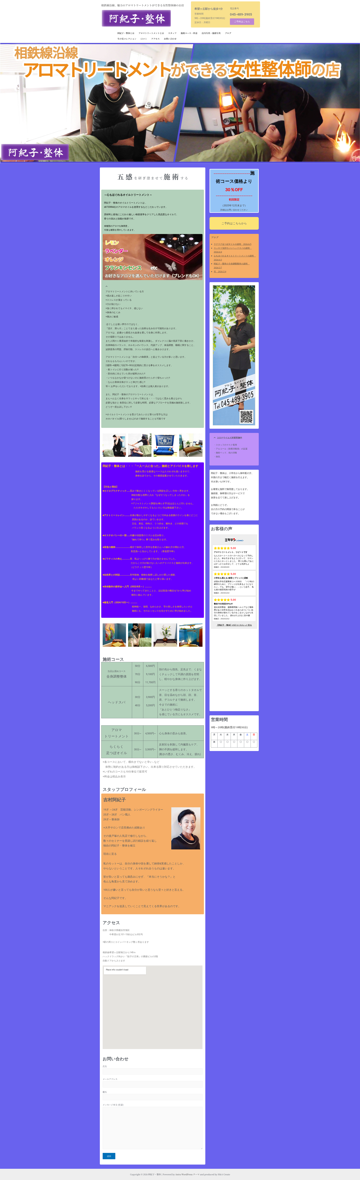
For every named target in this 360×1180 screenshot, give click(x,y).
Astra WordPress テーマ (187, 1174)
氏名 (105, 1066)
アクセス (155, 38)
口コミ (144, 38)
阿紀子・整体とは (125, 33)
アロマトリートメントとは (151, 33)
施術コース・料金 (189, 33)
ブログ (228, 33)
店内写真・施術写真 (211, 33)
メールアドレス (110, 1079)
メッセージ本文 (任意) (113, 1104)
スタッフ (172, 33)
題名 (105, 1091)
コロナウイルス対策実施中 (229, 437)
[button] (152, 285)
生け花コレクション (126, 38)
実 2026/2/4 (220, 271)
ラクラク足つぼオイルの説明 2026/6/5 (232, 244)
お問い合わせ (170, 38)
